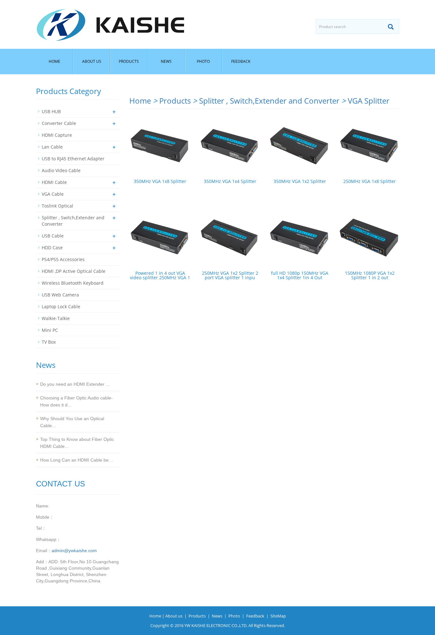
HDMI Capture (57, 135)
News (166, 61)
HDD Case (52, 248)
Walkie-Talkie (56, 318)
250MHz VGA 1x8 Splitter (369, 181)
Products (129, 61)
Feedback (240, 61)
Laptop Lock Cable (61, 306)
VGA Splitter (368, 100)
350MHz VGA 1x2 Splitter (300, 181)
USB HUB (51, 111)
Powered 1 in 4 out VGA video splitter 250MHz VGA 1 (160, 275)
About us (91, 61)
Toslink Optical (57, 206)
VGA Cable (53, 194)
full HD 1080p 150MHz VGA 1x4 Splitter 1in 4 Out (299, 275)
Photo (203, 61)
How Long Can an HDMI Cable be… (76, 460)
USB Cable (53, 236)
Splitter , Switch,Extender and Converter (269, 100)
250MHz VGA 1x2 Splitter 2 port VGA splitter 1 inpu (230, 275)
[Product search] (391, 27)
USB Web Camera (60, 295)
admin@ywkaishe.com (74, 550)
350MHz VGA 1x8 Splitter (160, 181)
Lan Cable (52, 147)
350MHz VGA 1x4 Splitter (230, 181)
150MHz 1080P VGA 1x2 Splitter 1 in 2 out (370, 275)
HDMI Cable (54, 182)
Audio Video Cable (61, 170)
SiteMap (278, 616)
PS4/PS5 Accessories (63, 259)
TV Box (49, 342)
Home (54, 61)
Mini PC (50, 330)
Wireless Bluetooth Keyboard (72, 283)
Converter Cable (59, 123)
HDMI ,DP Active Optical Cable (73, 271)
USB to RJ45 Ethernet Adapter (73, 159)
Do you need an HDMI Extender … (75, 384)
